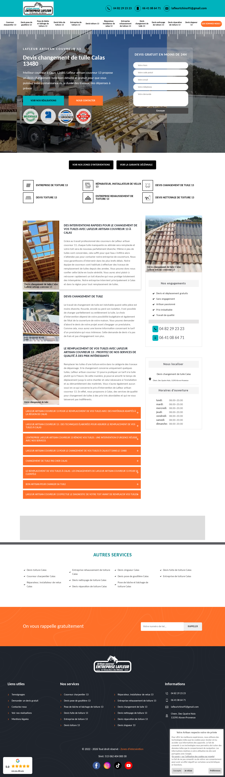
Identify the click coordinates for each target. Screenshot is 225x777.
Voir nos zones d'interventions (91, 165)
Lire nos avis (17, 771)
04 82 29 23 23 (122, 8)
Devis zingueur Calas (128, 570)
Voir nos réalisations (43, 100)
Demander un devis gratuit (25, 701)
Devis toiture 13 (92, 24)
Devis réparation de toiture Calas (89, 586)
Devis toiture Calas (37, 570)
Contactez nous (19, 707)
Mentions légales (20, 719)
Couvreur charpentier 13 (10, 23)
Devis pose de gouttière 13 (26, 23)
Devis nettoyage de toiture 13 (158, 23)
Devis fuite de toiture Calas (177, 570)
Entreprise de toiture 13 (76, 23)
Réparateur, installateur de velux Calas (44, 584)
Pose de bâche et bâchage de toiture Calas (133, 584)
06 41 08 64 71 (151, 8)
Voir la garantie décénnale (136, 165)
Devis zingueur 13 (191, 23)
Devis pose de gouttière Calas (133, 576)
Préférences (215, 771)
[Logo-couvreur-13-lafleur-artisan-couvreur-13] (38, 8)
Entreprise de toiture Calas (177, 576)
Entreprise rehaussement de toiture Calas (91, 572)
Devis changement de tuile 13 (141, 23)
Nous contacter (85, 100)
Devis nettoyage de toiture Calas (89, 580)
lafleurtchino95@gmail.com (189, 8)
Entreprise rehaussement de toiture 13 (125, 23)
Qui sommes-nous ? (211, 24)
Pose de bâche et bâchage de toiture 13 (43, 23)
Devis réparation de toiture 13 (175, 23)
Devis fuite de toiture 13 (59, 23)
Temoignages (18, 694)
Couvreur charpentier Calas (41, 576)
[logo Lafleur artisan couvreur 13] (112, 664)
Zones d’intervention (131, 749)
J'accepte (177, 771)
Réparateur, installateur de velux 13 (109, 23)
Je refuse (188, 771)
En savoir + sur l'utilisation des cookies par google (193, 757)
